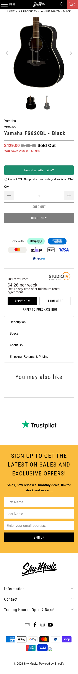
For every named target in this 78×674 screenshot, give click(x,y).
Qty (6, 186)
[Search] (62, 4)
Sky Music (30, 663)
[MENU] (2, 4)
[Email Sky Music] (27, 625)
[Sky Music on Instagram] (42, 625)
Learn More (55, 300)
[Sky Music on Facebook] (35, 625)
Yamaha (10, 121)
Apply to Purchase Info (40, 309)
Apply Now (22, 300)
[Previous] (7, 53)
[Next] (70, 53)
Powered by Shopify (51, 663)
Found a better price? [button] (39, 170)
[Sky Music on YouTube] (50, 625)
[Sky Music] (39, 4)
